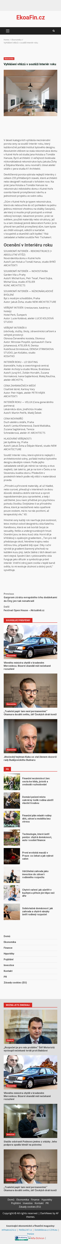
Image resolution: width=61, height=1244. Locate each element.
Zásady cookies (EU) (15, 982)
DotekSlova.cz (41, 1229)
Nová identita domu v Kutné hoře (22, 258)
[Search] (54, 31)
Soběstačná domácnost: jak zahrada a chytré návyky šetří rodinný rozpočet (12, 912)
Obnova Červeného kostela (19, 338)
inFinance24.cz (9, 1229)
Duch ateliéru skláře (15, 422)
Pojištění (8, 959)
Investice (9, 965)
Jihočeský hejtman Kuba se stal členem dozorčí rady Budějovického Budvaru (30, 736)
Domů (7, 936)
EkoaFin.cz (30, 17)
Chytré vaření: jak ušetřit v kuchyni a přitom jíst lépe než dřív (12, 893)
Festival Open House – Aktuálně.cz (24, 608)
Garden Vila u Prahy (15, 274)
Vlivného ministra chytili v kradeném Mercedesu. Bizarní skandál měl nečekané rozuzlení (30, 642)
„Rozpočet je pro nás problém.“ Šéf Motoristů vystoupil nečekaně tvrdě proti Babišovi (30, 1027)
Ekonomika (9, 59)
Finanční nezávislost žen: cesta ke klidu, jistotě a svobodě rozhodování (12, 782)
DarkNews (46, 1213)
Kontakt (8, 971)
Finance (8, 947)
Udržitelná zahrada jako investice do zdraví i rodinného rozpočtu (12, 875)
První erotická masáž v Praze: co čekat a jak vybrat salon (12, 856)
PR (5, 976)
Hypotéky (9, 953)
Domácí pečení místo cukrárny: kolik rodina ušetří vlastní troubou (12, 800)
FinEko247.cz (26, 1229)
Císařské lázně (12, 389)
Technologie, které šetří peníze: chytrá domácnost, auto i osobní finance (12, 837)
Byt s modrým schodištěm (18, 298)
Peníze (30, 1233)
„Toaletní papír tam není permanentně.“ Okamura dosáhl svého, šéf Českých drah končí (30, 691)
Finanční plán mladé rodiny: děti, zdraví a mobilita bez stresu (12, 819)
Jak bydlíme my (12, 442)
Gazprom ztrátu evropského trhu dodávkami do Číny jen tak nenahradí (30, 597)
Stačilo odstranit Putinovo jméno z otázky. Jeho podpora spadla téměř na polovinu (30, 1121)
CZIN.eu (53, 1229)
